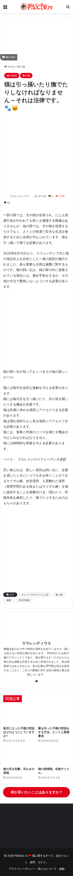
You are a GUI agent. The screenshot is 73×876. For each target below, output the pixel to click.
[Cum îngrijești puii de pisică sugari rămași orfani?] (19, 715)
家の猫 (21, 66)
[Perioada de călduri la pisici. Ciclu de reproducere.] (54, 756)
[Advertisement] (36, 153)
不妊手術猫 (24, 600)
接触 (61, 868)
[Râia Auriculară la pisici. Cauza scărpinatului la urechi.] (19, 756)
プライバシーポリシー (22, 868)
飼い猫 (59, 594)
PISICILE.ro (22, 855)
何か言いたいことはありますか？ (36, 792)
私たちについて (47, 868)
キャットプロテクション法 (34, 594)
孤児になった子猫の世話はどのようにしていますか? (18, 732)
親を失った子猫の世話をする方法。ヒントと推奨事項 (53, 732)
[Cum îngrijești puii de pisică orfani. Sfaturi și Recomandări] (54, 715)
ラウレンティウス (19, 196)
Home (11, 66)
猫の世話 (11, 75)
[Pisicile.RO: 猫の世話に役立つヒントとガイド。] (36, 6)
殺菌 (8, 600)
